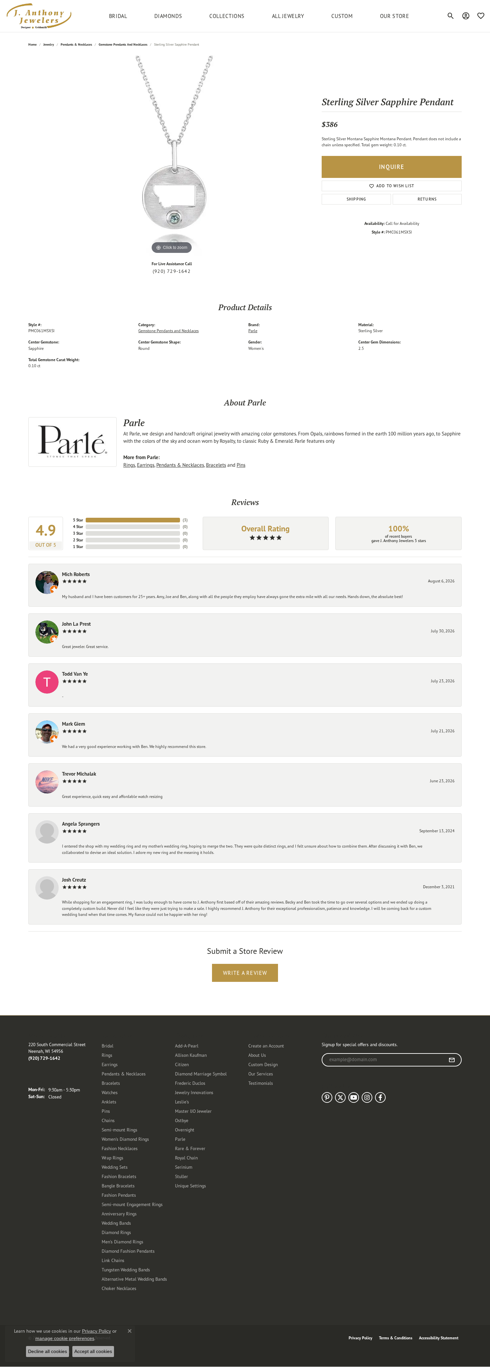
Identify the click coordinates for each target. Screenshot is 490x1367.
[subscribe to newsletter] (452, 1060)
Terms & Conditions (395, 1337)
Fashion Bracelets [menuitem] (119, 1176)
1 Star (78, 546)
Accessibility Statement (438, 1337)
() (185, 519)
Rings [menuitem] (107, 1055)
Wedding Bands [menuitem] (116, 1223)
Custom (342, 16)
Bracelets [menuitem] (111, 1083)
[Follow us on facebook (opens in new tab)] (380, 1097)
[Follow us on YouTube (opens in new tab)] (353, 1097)
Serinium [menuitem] (183, 1167)
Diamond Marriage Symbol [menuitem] (201, 1073)
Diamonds (168, 16)
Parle (252, 330)
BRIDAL (118, 16)
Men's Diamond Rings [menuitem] (122, 1241)
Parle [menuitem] (180, 1139)
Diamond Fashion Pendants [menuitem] (128, 1251)
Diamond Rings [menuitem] (116, 1232)
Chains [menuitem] (108, 1120)
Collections (227, 16)
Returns (427, 199)
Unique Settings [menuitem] (190, 1185)
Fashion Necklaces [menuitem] (120, 1148)
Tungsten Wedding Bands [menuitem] (126, 1269)
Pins (241, 465)
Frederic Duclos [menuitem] (190, 1083)
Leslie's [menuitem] (182, 1101)
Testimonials (260, 1083)
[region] (172, 156)
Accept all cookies (93, 1351)
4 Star (78, 526)
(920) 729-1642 (172, 271)
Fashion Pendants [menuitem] (119, 1195)
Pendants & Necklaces (76, 44)
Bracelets (216, 465)
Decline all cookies (47, 1351)
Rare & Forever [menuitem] (190, 1148)
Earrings (145, 465)
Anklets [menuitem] (109, 1101)
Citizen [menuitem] (182, 1064)
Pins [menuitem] (106, 1111)
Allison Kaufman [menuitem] (191, 1055)
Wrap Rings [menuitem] (112, 1157)
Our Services (260, 1073)
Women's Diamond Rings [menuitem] (125, 1139)
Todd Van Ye (75, 674)
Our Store (394, 16)
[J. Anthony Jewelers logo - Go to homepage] (39, 16)
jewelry (48, 44)
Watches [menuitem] (110, 1092)
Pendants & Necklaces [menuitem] (124, 1073)
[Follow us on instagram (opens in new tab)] (367, 1097)
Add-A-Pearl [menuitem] (186, 1045)
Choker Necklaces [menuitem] (119, 1288)
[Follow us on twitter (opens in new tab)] (340, 1097)
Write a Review (245, 973)
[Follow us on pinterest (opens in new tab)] (327, 1097)
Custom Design (263, 1064)
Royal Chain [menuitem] (186, 1157)
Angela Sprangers (81, 824)
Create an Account (266, 1045)
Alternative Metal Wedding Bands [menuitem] (134, 1279)
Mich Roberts (76, 574)
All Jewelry (288, 16)
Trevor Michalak (79, 774)
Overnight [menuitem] (184, 1129)
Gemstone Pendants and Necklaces (123, 44)
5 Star (78, 519)
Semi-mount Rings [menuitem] (119, 1129)
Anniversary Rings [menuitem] (119, 1213)
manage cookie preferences (64, 1338)
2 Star (78, 539)
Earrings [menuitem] (110, 1064)
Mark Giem (73, 724)
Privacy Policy (360, 1337)
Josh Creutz (74, 880)
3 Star (78, 533)
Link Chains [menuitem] (113, 1260)
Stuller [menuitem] (181, 1176)
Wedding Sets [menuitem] (115, 1167)
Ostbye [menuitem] (181, 1120)
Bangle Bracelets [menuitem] (118, 1185)
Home (32, 44)
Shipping (356, 199)
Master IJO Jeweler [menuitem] (193, 1111)
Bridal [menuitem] (107, 1045)
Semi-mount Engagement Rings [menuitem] (132, 1204)
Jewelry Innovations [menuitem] (194, 1092)
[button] (451, 16)
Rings (129, 465)
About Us (257, 1055)
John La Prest (76, 624)
